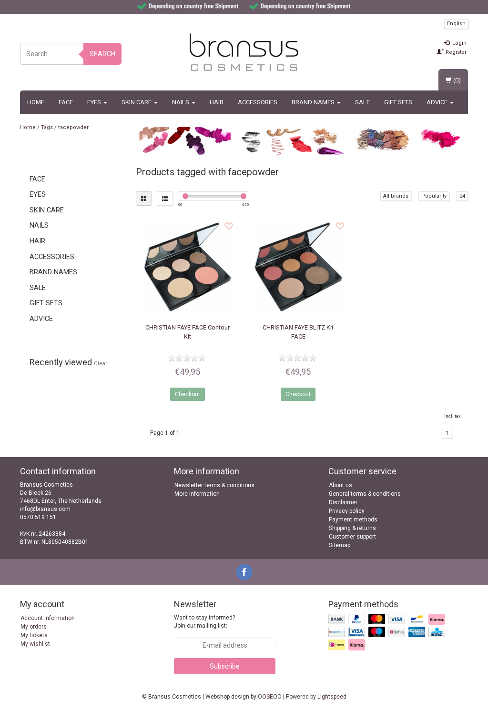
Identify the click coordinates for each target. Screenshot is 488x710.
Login (459, 43)
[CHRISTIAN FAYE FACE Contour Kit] (188, 267)
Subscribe (225, 666)
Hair (217, 102)
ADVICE (438, 102)
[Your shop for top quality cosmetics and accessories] (244, 52)
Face (66, 102)
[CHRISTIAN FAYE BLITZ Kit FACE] (298, 267)
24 (462, 196)
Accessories (257, 102)
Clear (100, 363)
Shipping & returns (352, 528)
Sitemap (339, 545)
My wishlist (35, 643)
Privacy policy (347, 511)
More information (197, 493)
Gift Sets (398, 102)
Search (102, 54)
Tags (47, 127)
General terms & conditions (365, 493)
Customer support (352, 536)
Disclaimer (343, 502)
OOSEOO (270, 696)
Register (455, 52)
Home (35, 102)
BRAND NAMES (314, 102)
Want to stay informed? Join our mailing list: (204, 621)
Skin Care (137, 102)
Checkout (187, 394)
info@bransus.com (45, 509)
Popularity (434, 196)
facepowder (73, 127)
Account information (47, 618)
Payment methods (353, 519)
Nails (181, 102)
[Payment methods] (387, 632)
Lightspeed (331, 696)
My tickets (34, 635)
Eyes (94, 102)
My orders (33, 626)
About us (340, 485)
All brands (395, 196)
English (456, 23)
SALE (362, 102)
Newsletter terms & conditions (214, 485)
